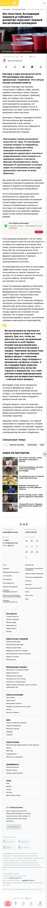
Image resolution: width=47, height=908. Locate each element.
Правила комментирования (34, 573)
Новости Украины (12, 619)
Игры (27, 599)
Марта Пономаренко (15, 61)
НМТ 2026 (9, 751)
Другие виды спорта (13, 795)
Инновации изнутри (19, 9)
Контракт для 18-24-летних (16, 679)
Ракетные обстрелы (13, 642)
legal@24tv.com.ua (28, 880)
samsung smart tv (24, 847)
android (9, 841)
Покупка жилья (11, 770)
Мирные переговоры (13, 648)
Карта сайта (29, 595)
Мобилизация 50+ (12, 673)
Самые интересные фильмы (16, 723)
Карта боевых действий (14, 645)
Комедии (9, 732)
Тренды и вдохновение (14, 773)
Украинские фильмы (13, 726)
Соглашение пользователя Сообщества (34, 569)
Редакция (6, 568)
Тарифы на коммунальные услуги (18, 706)
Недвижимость (12, 764)
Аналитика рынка (12, 767)
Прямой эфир (11, 622)
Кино (8, 720)
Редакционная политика (11, 572)
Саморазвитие (11, 754)
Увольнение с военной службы (17, 670)
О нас (4, 565)
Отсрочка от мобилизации (15, 682)
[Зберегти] (40, 67)
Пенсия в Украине (12, 712)
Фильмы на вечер (12, 729)
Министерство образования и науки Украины (22, 745)
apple (24, 841)
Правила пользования (10, 586)
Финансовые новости (14, 704)
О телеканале (7, 576)
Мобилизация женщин (14, 676)
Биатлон (9, 792)
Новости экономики (14, 695)
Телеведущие (7, 579)
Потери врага (11, 660)
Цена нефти (10, 697)
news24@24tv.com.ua (10, 532)
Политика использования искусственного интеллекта (12, 596)
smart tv (9, 847)
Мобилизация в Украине (16, 667)
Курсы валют (11, 701)
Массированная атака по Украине (18, 654)
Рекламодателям (8, 583)
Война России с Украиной (17, 639)
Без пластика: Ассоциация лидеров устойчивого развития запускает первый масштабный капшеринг (36, 9)
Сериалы (9, 735)
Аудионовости (11, 628)
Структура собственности (33, 588)
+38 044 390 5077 (31, 532)
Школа (8, 748)
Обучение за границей (14, 757)
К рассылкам (14, 827)
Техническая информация (34, 577)
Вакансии (28, 584)
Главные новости (12, 616)
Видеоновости (11, 625)
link (26, 541)
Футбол (9, 786)
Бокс (8, 783)
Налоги (8, 709)
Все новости (11, 614)
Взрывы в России (12, 657)
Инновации (6, 9)
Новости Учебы (12, 742)
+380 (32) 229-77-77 (15, 878)
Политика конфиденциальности (10, 591)
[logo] (14, 3)
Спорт (8, 781)
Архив (27, 592)
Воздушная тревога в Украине (17, 651)
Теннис (8, 789)
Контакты (28, 581)
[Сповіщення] (44, 3)
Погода (8, 631)
